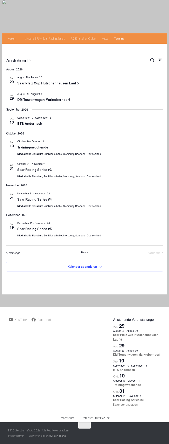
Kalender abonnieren (82, 266)
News (104, 38)
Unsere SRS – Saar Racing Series (45, 38)
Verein (12, 38)
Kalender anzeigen (125, 404)
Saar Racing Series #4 (34, 199)
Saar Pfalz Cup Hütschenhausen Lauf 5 (48, 83)
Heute (84, 252)
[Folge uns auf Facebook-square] (158, 434)
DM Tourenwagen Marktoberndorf (43, 99)
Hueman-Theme (57, 435)
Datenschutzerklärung (95, 417)
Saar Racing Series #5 (34, 228)
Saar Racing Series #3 (34, 169)
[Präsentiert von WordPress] (26, 436)
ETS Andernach (29, 123)
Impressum (67, 417)
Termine (119, 38)
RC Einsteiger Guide (83, 38)
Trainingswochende (32, 147)
